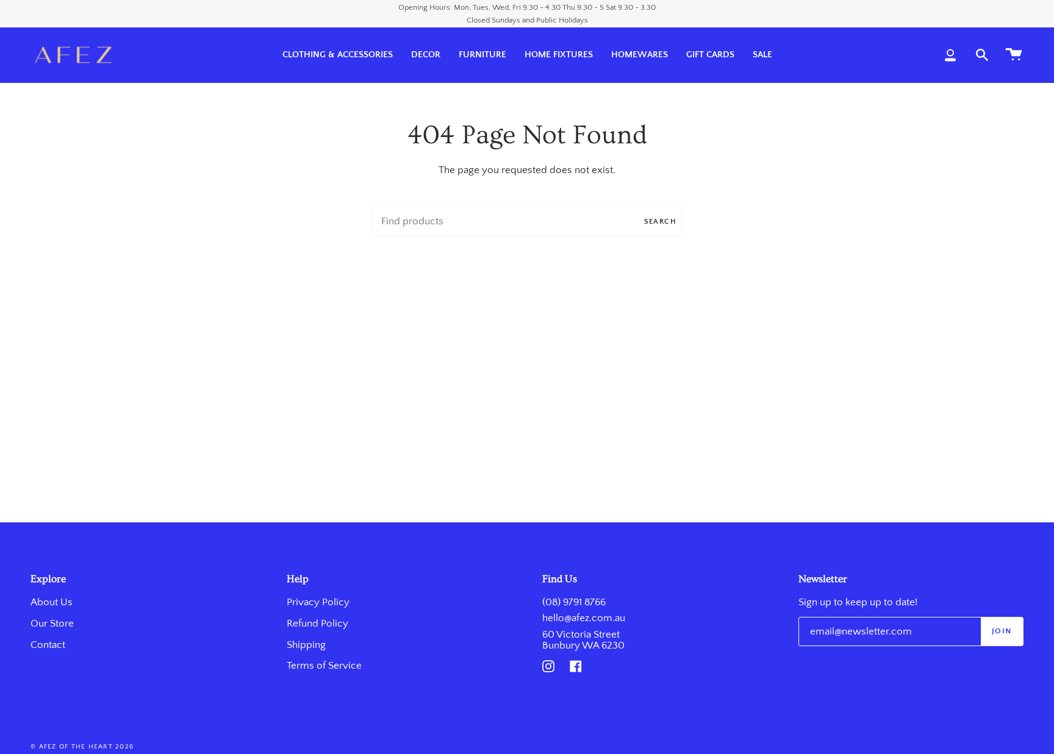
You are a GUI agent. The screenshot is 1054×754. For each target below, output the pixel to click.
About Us (51, 602)
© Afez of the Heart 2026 (82, 746)
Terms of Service (324, 665)
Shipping (306, 644)
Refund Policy (317, 623)
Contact (47, 644)
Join (1002, 631)
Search (660, 222)
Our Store (52, 623)
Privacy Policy (318, 602)
